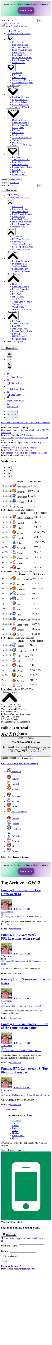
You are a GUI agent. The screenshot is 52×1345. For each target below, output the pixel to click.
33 (7, 911)
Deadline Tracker (19, 120)
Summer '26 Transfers (21, 107)
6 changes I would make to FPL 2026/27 (19, 448)
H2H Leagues (18, 172)
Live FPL (16, 162)
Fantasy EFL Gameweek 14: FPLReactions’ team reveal (21, 936)
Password (5, 1251)
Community (12, 148)
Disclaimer (17, 1133)
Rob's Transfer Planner (22, 60)
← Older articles (9, 1109)
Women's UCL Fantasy (22, 145)
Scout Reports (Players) (22, 82)
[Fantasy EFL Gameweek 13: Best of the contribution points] (21, 1050)
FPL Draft (16, 130)
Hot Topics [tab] (12, 415)
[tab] (9, 354)
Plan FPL (16, 169)
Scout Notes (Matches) (22, 80)
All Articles (17, 72)
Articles (11, 65)
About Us (16, 1120)
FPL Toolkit (17, 42)
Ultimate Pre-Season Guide (19, 33)
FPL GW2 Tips (13, 31)
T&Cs (15, 1130)
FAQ (14, 1128)
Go (40, 21)
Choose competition (10, 758)
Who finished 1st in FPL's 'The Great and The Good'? (24, 453)
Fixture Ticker (18, 52)
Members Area (18, 62)
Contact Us (17, 1138)
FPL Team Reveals (20, 75)
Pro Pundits (17, 157)
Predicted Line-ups (20, 97)
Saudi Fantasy (18, 135)
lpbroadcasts (15, 929)
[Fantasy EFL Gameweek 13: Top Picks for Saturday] (25, 1095)
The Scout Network (21, 159)
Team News (12, 88)
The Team (16, 1123)
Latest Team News (20, 104)
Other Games (13, 110)
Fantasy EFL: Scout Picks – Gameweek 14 (20, 892)
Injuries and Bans (19, 99)
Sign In (5, 23)
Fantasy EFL (18, 127)
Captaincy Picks (19, 77)
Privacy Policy (18, 1135)
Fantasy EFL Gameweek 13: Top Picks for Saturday (24, 1070)
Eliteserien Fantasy (20, 122)
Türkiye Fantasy (19, 140)
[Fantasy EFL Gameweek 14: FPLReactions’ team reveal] (26, 964)
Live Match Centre (20, 55)
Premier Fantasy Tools (22, 167)
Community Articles (21, 85)
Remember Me (10, 1256)
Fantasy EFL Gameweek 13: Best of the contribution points (24, 1026)
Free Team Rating (20, 45)
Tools (10, 36)
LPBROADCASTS (22, 909)
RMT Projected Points (22, 50)
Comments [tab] (12, 412)
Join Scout (14, 23)
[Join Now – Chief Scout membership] (26, 8)
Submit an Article (19, 174)
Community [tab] (12, 417)
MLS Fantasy (18, 132)
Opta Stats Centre (20, 47)
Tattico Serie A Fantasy (22, 137)
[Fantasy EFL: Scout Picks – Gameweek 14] (21, 916)
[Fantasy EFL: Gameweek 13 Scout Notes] (21, 1006)
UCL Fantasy (18, 142)
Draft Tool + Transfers (22, 57)
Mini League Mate (20, 164)
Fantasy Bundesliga (20, 125)
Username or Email (9, 1246)
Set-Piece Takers (19, 102)
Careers (15, 1125)
